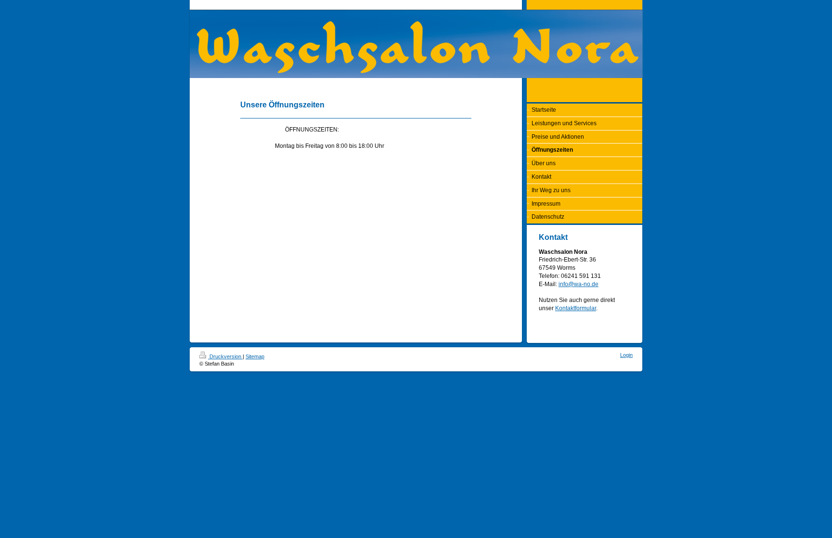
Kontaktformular (575, 308)
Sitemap (255, 356)
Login (626, 355)
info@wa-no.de (578, 284)
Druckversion (225, 356)
